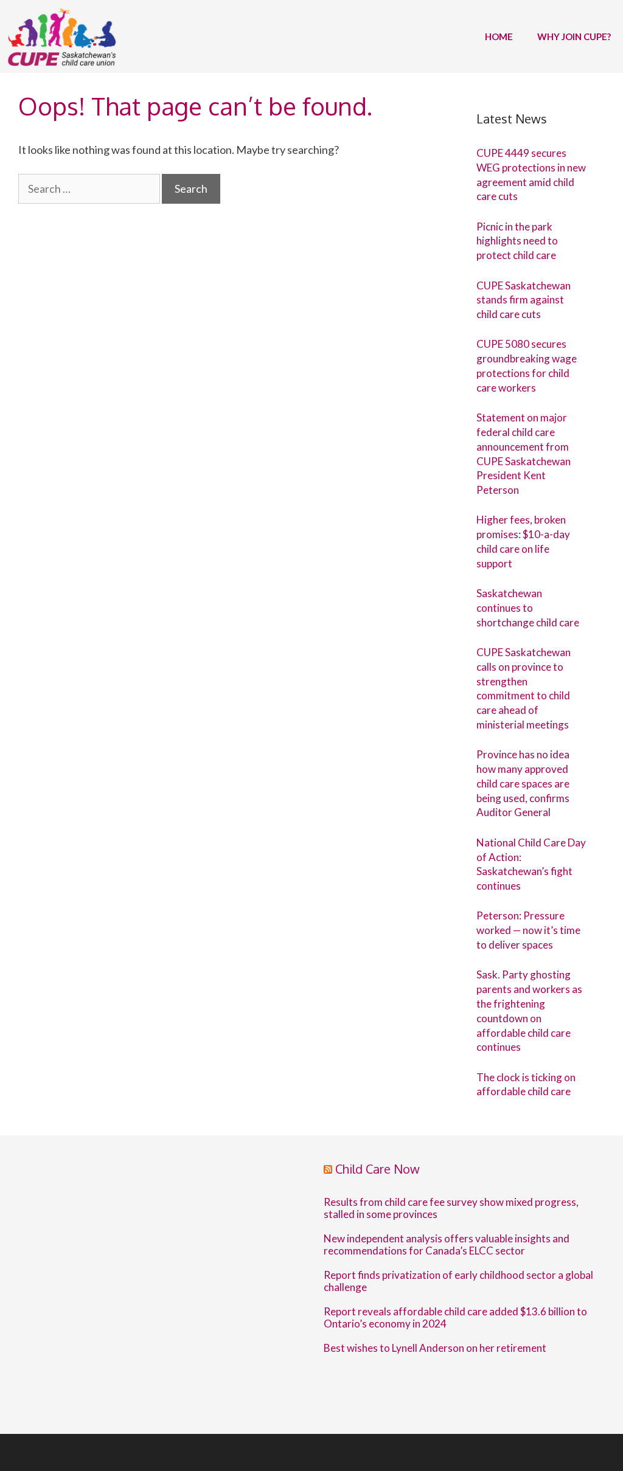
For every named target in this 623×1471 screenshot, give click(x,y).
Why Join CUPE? (574, 36)
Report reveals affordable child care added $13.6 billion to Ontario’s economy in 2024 (455, 1318)
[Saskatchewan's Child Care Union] (65, 36)
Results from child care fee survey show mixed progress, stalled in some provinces (451, 1208)
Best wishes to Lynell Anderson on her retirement (435, 1348)
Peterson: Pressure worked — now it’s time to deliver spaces (528, 930)
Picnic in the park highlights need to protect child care (517, 241)
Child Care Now (377, 1169)
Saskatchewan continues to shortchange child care (527, 608)
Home (499, 36)
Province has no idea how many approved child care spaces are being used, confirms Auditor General (522, 783)
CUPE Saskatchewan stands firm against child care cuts (523, 300)
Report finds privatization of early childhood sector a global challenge (458, 1281)
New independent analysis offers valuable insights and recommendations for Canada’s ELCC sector (446, 1245)
